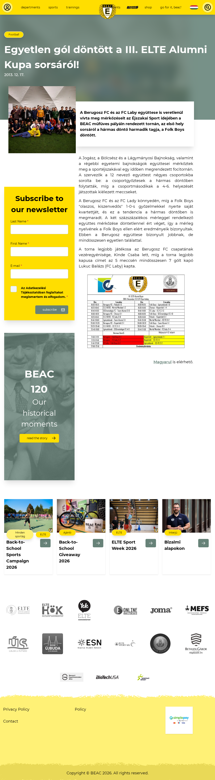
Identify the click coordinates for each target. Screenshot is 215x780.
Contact (10, 721)
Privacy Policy (16, 709)
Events (115, 7)
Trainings (72, 7)
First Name (19, 243)
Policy (80, 709)
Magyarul (162, 362)
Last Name (19, 221)
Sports (53, 7)
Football (14, 34)
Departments (30, 7)
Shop (148, 7)
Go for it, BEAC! (170, 7)
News (132, 7)
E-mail (16, 266)
